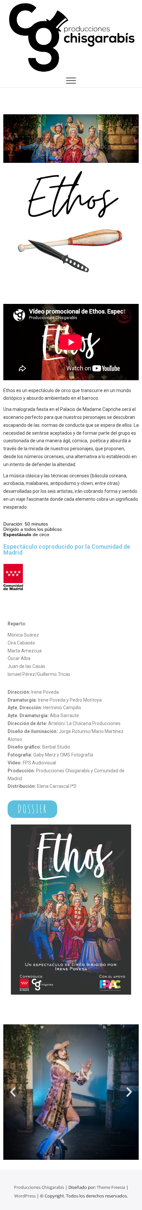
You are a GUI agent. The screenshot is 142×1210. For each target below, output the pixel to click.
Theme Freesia (111, 1187)
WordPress (25, 1196)
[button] (13, 1092)
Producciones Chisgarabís (39, 1187)
